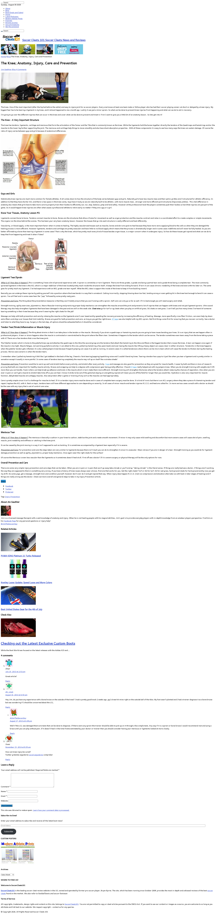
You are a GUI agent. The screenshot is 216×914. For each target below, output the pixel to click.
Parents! (8, 21)
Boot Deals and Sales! (14, 13)
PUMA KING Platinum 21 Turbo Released (21, 555)
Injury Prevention (12, 496)
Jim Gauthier (6, 69)
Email (4, 795)
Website (4, 800)
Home (7, 15)
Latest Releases (11, 17)
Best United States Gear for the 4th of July (21, 609)
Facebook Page (10, 520)
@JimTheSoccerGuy (18, 717)
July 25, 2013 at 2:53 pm (15, 671)
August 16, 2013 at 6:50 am (16, 694)
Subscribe (8, 831)
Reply (7, 680)
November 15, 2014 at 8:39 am (18, 747)
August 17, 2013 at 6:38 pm (21, 720)
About (7, 9)
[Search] (2, 31)
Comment (5, 786)
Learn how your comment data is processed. (51, 810)
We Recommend (12, 27)
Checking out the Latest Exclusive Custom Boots (38, 643)
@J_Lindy (9, 691)
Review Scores (11, 23)
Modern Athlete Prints (13, 19)
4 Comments (21, 69)
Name (4, 791)
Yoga (107, 363)
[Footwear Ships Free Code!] (42, 53)
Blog (7, 11)
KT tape (115, 318)
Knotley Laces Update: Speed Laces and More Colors (26, 582)
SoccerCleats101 (12, 25)
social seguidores (36, 754)
